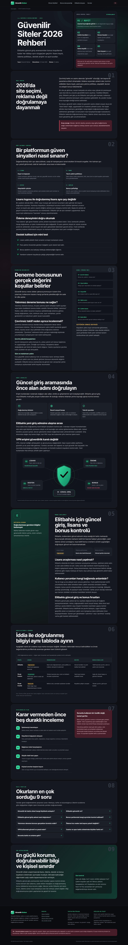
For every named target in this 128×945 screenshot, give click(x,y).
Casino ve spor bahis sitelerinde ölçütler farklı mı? (84, 829)
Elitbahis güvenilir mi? (74, 811)
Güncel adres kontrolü (47, 918)
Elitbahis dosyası (80, 3)
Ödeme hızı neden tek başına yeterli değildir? (82, 823)
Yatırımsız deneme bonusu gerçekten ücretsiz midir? (37, 823)
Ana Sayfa (13, 8)
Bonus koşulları (46, 916)
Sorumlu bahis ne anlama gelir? (29, 835)
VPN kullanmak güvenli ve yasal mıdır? (32, 829)
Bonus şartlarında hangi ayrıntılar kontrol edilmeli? (85, 817)
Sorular (90, 3)
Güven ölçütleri (53, 3)
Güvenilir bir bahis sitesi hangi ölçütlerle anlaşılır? (36, 811)
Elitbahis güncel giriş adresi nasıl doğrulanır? (34, 817)
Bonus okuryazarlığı (66, 3)
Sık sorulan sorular (46, 920)
